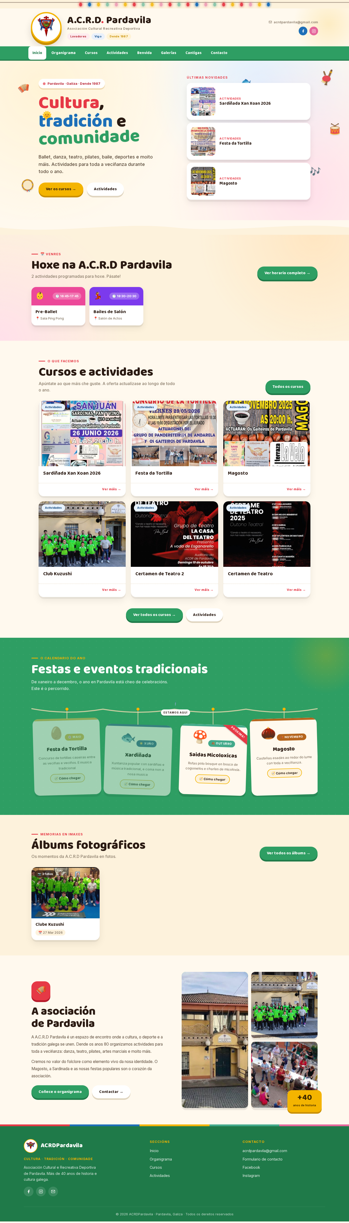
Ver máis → (111, 489)
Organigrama (63, 53)
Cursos (91, 53)
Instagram (251, 1175)
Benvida (144, 53)
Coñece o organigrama (60, 1092)
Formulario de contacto (262, 1159)
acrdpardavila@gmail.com (296, 22)
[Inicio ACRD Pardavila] (46, 27)
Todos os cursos (288, 387)
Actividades (117, 53)
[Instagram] (313, 31)
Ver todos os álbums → (288, 853)
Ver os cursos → (61, 189)
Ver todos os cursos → (154, 615)
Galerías (168, 53)
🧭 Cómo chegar (67, 778)
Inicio (37, 53)
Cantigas (193, 53)
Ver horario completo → (287, 273)
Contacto (219, 53)
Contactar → (111, 1092)
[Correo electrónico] (53, 1191)
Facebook (251, 1167)
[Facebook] (303, 31)
